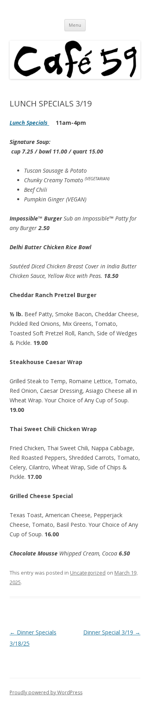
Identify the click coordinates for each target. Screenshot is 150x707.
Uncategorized (88, 572)
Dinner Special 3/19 (111, 632)
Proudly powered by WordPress (46, 692)
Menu (75, 25)
